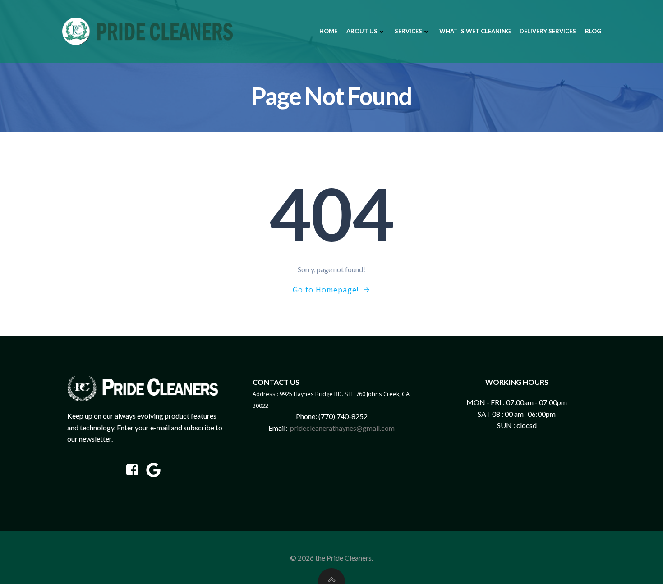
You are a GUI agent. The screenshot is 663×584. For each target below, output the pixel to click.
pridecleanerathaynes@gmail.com (342, 428)
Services (408, 31)
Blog (593, 31)
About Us (362, 31)
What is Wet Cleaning (475, 31)
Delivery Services (548, 31)
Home (328, 31)
